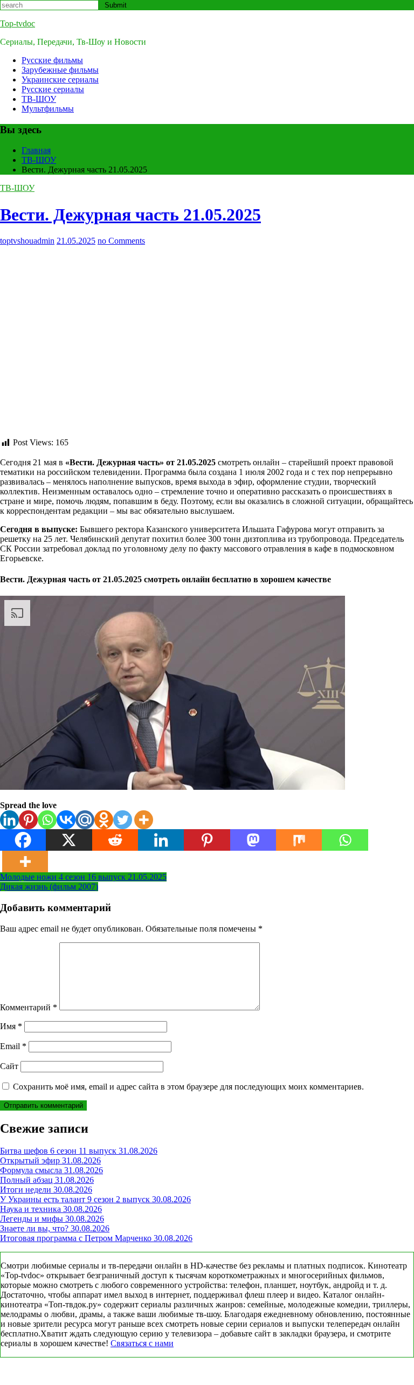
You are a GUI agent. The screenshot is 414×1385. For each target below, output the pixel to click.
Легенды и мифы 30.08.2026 (52, 1218)
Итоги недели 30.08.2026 (46, 1189)
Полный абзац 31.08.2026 (47, 1179)
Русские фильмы (52, 60)
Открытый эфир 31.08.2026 (50, 1160)
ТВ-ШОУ (39, 99)
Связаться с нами (142, 1343)
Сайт (9, 1066)
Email (13, 1046)
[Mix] (299, 840)
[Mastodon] (253, 840)
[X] (69, 840)
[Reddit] (115, 840)
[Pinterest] (28, 819)
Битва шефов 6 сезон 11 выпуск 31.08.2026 (78, 1150)
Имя (11, 1026)
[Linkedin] (9, 819)
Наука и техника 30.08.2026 (51, 1209)
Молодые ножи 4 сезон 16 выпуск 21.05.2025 (83, 876)
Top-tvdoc (17, 23)
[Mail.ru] (84, 819)
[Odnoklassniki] (103, 819)
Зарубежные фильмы (60, 69)
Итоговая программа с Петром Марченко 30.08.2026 (96, 1238)
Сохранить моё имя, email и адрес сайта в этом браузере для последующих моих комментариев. (188, 1086)
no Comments (121, 240)
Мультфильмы (48, 108)
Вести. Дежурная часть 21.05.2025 (130, 214)
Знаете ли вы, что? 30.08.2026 (54, 1228)
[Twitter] (122, 819)
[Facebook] (23, 840)
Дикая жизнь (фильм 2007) (49, 886)
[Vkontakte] (66, 819)
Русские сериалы (53, 89)
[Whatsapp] (47, 819)
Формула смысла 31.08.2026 (51, 1170)
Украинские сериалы (60, 79)
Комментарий (28, 1007)
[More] (143, 819)
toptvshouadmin (27, 240)
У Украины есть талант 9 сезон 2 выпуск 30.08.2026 (95, 1199)
